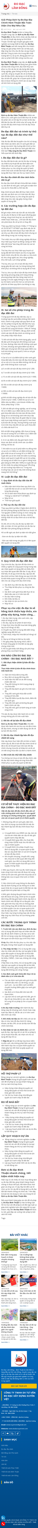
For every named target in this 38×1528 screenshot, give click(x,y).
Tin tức (14, 14)
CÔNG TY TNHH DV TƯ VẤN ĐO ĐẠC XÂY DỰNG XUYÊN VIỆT (19, 1396)
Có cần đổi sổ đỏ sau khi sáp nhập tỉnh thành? (9, 1293)
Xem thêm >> (5, 1272)
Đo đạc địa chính (7, 1449)
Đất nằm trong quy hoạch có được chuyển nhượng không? (9, 1258)
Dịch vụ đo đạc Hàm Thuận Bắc (14, 115)
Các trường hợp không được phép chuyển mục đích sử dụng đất (28, 1258)
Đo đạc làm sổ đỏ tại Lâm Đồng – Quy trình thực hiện (28, 1327)
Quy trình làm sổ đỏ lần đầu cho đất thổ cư (28, 1293)
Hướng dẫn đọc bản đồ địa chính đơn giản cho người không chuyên (9, 1328)
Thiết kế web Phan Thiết (10, 1468)
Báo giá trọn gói (19, 1386)
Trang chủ (5, 14)
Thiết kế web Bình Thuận (10, 1472)
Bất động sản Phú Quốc (9, 1453)
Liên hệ (3, 1464)
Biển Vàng (21, 1524)
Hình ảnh (4, 1460)
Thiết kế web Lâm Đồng (9, 1475)
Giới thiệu (4, 1445)
